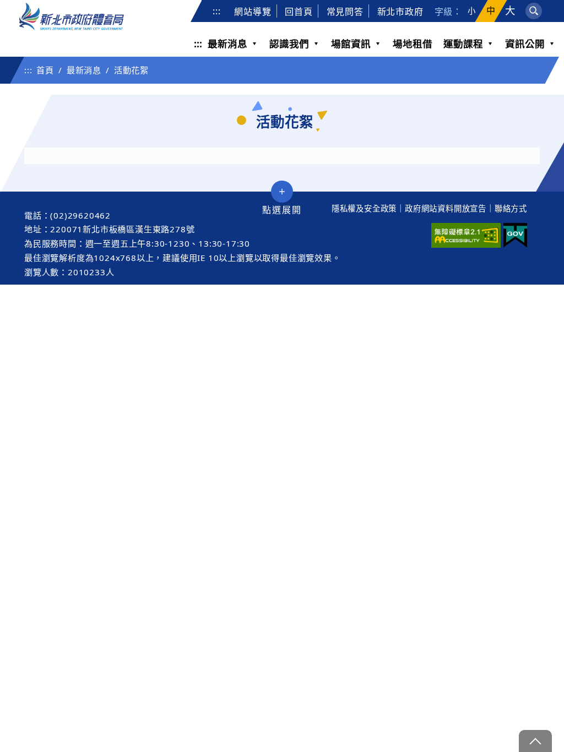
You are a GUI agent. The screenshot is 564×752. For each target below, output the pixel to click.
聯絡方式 (511, 208)
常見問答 (345, 12)
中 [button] (491, 10)
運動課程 (463, 43)
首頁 (45, 69)
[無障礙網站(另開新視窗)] (466, 235)
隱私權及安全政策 (364, 208)
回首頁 (298, 12)
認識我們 (289, 43)
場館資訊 (351, 43)
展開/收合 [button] (282, 192)
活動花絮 (131, 69)
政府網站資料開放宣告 (445, 208)
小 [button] (472, 11)
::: (216, 11)
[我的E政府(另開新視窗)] (515, 235)
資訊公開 (525, 43)
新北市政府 (400, 12)
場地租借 (412, 43)
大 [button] (510, 11)
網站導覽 (252, 12)
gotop (535, 741)
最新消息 (227, 43)
